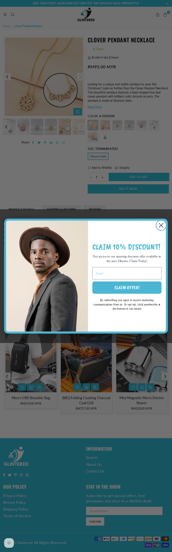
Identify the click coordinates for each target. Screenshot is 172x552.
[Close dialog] (161, 225)
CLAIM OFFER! (127, 287)
